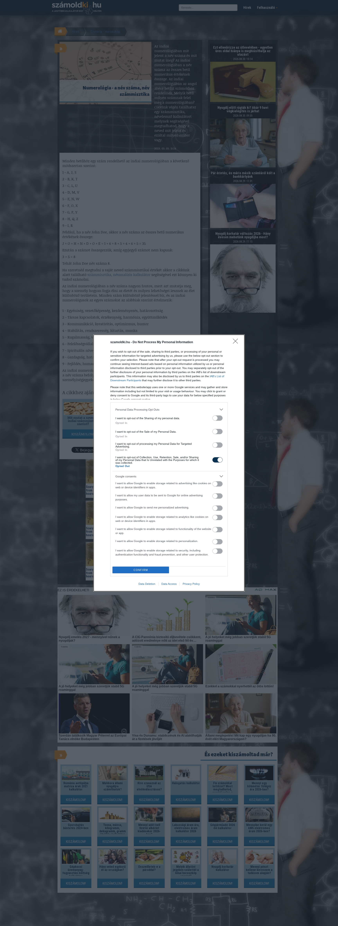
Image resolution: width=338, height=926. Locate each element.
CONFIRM (141, 570)
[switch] (217, 418)
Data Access (169, 583)
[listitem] (169, 409)
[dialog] (169, 463)
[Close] (236, 342)
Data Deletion (146, 583)
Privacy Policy (191, 583)
